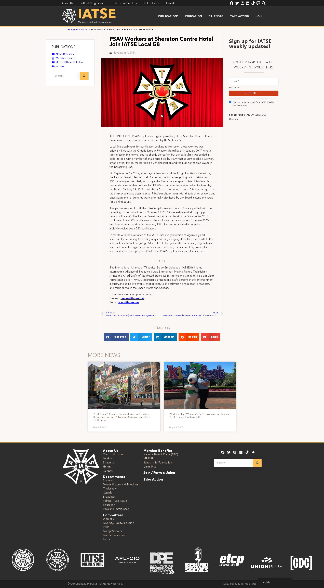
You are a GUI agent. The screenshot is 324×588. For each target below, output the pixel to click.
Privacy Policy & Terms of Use (238, 584)
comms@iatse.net (132, 298)
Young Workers (112, 531)
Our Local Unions (113, 454)
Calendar (216, 16)
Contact (107, 471)
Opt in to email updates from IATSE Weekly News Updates (253, 104)
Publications (168, 16)
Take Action (239, 16)
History (107, 467)
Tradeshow (110, 488)
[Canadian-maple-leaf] (253, 452)
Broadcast (109, 497)
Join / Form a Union (159, 473)
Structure (108, 462)
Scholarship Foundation (157, 462)
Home (71, 30)
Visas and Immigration (116, 509)
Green (107, 539)
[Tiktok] (253, 3)
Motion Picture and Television (121, 484)
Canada (107, 493)
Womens (108, 519)
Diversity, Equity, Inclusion (118, 523)
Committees (113, 515)
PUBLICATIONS (63, 47)
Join (259, 16)
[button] (116, 337)
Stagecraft (109, 480)
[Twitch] (258, 3)
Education (193, 16)
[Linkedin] (247, 3)
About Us (110, 451)
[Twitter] (237, 3)
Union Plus (149, 467)
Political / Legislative (115, 501)
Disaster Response (114, 535)
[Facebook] (232, 3)
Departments (114, 477)
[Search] (263, 3)
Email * (235, 79)
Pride (106, 527)
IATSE (97, 15)
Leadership (109, 458)
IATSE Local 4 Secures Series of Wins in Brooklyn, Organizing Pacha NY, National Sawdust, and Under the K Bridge (122, 417)
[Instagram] (242, 3)
